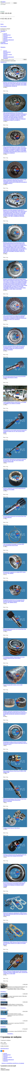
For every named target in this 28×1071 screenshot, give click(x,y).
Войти (2, 24)
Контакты (5, 41)
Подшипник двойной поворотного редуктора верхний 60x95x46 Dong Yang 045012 (13, 657)
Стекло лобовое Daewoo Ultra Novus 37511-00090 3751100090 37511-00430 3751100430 (14, 403)
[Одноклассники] (3, 1051)
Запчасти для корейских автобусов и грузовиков (13, 1063)
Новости (5, 38)
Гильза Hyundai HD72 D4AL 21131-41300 (12, 684)
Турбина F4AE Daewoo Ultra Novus (11, 828)
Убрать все (3, 1068)
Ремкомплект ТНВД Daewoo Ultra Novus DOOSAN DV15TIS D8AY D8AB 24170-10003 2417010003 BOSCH (15, 943)
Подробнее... (3, 991)
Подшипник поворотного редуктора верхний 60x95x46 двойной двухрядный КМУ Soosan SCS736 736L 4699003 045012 (13, 601)
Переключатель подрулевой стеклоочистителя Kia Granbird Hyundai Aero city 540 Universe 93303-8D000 (15, 431)
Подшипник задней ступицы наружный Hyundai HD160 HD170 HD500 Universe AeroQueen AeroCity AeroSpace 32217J (15, 743)
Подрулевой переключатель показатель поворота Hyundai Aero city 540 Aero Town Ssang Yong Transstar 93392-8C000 (14, 460)
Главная (5, 33)
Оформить (3, 31)
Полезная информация (8, 39)
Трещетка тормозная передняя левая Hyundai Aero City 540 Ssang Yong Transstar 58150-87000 (14, 855)
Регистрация (3, 26)
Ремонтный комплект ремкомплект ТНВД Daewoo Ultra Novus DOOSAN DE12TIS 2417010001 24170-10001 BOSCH (15, 914)
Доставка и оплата (7, 37)
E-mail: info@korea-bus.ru (9, 8)
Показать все (4, 62)
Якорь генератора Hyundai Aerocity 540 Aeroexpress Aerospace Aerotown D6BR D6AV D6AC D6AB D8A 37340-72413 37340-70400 (15, 972)
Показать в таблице (5, 1069)
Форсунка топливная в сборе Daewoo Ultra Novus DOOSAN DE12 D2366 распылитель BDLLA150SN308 (14, 800)
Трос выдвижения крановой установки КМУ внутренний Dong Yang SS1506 (13, 545)
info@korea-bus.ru (5, 1048)
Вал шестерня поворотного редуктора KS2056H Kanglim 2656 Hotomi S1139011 (14, 377)
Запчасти (5, 36)
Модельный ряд (7, 34)
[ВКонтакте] (1, 1051)
